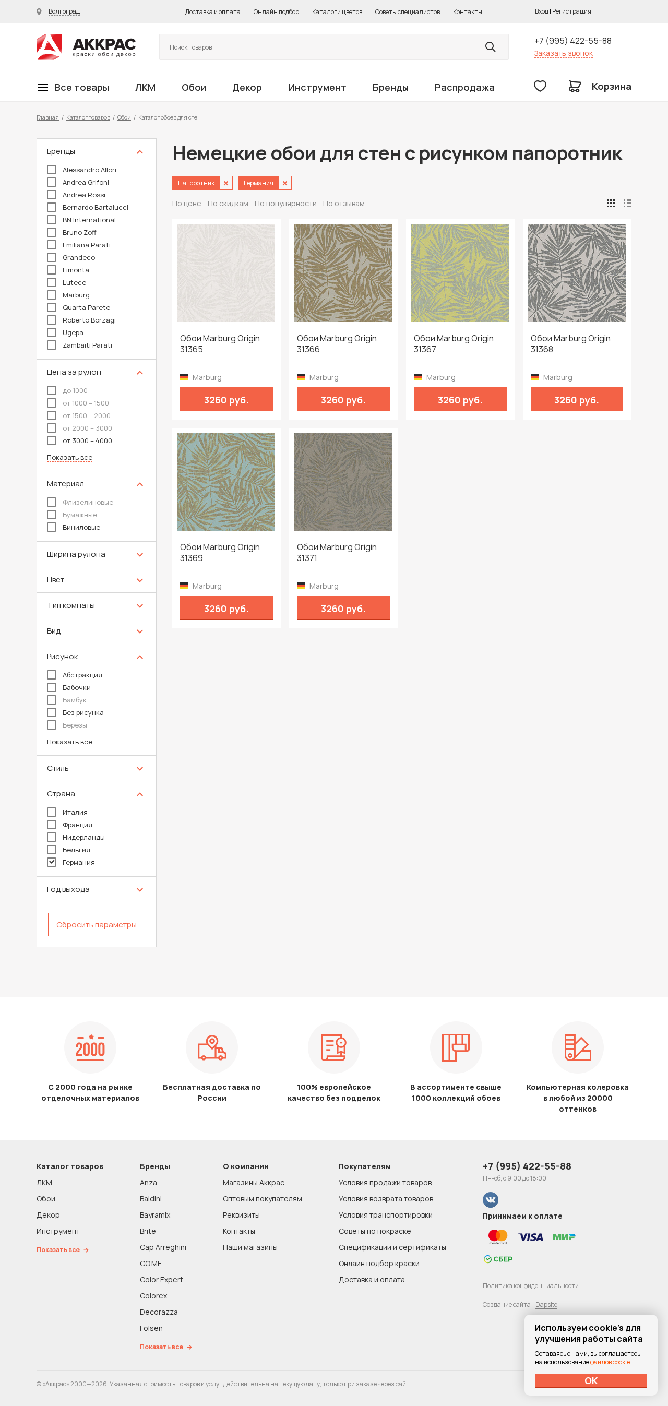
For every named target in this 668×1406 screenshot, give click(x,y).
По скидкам (228, 203)
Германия (79, 862)
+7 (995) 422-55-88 (573, 40)
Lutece (74, 282)
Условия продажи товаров (385, 1182)
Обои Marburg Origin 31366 (337, 344)
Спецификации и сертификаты (392, 1247)
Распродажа (465, 87)
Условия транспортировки (386, 1215)
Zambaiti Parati (87, 345)
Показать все (69, 457)
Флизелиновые (88, 502)
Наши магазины (250, 1247)
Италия (75, 812)
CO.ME (151, 1263)
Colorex (153, 1296)
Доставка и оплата (213, 11)
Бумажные (80, 514)
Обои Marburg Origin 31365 (220, 344)
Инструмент (318, 87)
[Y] (490, 47)
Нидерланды (84, 837)
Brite (148, 1231)
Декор (247, 87)
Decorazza (159, 1312)
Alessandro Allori (89, 169)
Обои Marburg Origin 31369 (220, 553)
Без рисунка (83, 712)
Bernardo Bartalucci (95, 207)
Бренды (391, 87)
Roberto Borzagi (89, 320)
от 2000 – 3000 (87, 428)
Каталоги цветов (337, 11)
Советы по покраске (375, 1231)
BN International (89, 219)
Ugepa (73, 332)
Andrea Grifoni (86, 182)
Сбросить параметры (96, 924)
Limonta (76, 270)
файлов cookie (610, 1361)
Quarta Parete (86, 307)
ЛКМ (145, 87)
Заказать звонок (563, 53)
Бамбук (75, 700)
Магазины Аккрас (253, 1182)
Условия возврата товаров (386, 1199)
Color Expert (161, 1279)
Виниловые (81, 527)
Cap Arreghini (163, 1247)
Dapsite (546, 1304)
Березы (75, 725)
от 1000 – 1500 (86, 403)
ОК (591, 1380)
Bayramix (155, 1215)
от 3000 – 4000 (87, 440)
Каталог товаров (88, 117)
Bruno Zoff (80, 232)
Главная (48, 117)
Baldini (151, 1199)
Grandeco (79, 257)
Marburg (76, 295)
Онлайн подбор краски (379, 1263)
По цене (186, 203)
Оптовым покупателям (262, 1199)
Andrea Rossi (84, 194)
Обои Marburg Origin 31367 (454, 344)
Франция (77, 824)
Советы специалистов (407, 11)
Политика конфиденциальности (531, 1285)
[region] (96, 543)
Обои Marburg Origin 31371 (337, 553)
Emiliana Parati (87, 244)
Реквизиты (241, 1215)
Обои (194, 87)
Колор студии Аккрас (86, 47)
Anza (148, 1182)
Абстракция (82, 675)
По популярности (286, 203)
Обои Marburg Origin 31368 (571, 344)
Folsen (151, 1328)
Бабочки (77, 687)
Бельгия (76, 849)
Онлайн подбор (276, 11)
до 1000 (75, 390)
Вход (541, 11)
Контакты (467, 11)
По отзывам (344, 203)
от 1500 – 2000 (87, 415)
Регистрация (571, 11)
